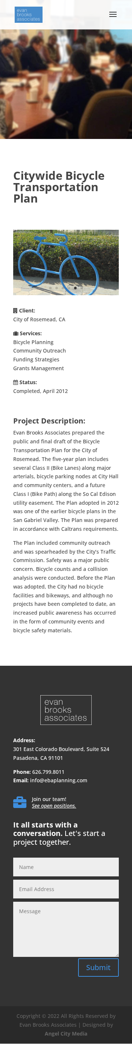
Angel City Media (66, 1033)
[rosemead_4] (66, 295)
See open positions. (54, 805)
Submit (98, 967)
